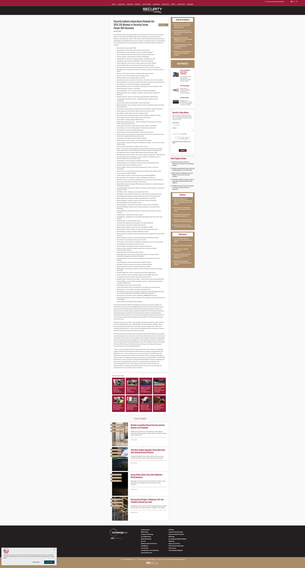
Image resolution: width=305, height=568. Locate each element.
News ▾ (114, 4)
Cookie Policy (151, 559)
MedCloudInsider (146, 539)
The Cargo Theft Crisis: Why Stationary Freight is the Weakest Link (182, 255)
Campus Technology (147, 534)
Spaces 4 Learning (174, 543)
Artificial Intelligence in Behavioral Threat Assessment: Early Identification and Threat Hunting (183, 201)
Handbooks (156, 4)
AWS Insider (144, 532)
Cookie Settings (36, 562)
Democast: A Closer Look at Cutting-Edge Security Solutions (183, 226)
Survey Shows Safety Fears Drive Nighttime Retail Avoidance (146, 476)
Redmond (171, 541)
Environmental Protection (176, 534)
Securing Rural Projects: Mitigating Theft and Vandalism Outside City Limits (147, 500)
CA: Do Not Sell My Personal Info (175, 559)
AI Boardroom (145, 530)
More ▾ (173, 4)
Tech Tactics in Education (176, 546)
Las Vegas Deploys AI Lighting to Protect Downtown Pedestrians (159, 407)
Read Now (134, 440)
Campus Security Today (176, 532)
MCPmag (171, 536)
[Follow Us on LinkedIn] (291, 2)
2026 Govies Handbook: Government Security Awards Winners (182, 262)
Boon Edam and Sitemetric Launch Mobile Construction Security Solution (182, 174)
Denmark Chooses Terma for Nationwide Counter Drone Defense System (118, 390)
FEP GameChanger (184, 86)
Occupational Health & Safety (177, 539)
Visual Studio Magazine (176, 550)
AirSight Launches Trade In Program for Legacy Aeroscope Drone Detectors (145, 390)
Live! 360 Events (146, 536)
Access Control (115, 456)
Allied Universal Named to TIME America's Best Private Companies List (146, 407)
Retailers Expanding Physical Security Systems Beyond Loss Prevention (148, 426)
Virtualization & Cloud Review (150, 550)
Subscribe (190, 4)
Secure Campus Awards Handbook (181, 249)
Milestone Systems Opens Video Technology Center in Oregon (159, 389)
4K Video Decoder (184, 97)
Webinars (130, 4)
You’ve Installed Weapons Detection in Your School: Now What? (183, 240)
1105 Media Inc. (129, 559)
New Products (182, 64)
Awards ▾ (138, 4)
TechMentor (144, 546)
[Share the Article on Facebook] (159, 25)
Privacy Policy (184, 133)
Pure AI (143, 541)
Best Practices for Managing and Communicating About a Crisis (182, 209)
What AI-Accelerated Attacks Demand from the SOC (182, 215)
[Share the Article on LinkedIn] (162, 25)
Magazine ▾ (121, 4)
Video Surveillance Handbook (183, 245)
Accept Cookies (49, 562)
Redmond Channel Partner (149, 543)
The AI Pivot (144, 548)
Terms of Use (161, 559)
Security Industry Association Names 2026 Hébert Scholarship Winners (132, 407)
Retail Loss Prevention (117, 425)
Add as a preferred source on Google (275, 1)
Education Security (116, 474)
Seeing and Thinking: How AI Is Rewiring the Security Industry (183, 220)
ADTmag (171, 530)
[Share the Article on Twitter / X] (164, 25)
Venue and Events (115, 449)
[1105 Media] (116, 538)
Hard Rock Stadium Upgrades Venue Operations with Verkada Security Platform (148, 451)
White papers (146, 4)
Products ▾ (165, 4)
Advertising (181, 4)
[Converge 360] (118, 533)
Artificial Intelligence (116, 428)
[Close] (54, 549)
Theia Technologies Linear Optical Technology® (185, 72)
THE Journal (172, 548)
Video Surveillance (116, 452)
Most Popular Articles (178, 158)
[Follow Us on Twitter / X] (294, 2)
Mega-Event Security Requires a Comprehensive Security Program (183, 53)
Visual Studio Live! (146, 553)
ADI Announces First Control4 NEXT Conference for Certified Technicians (118, 407)
